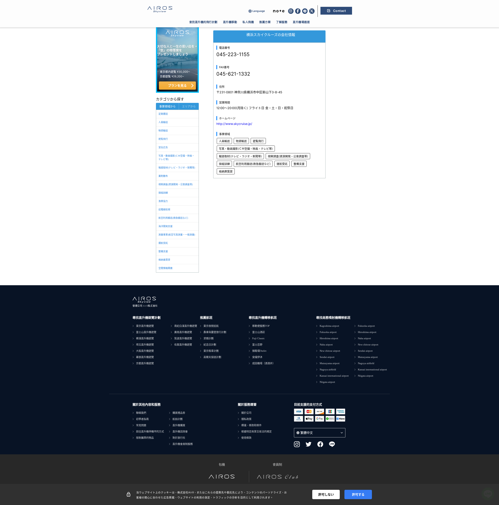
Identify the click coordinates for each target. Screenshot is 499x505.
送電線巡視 (164, 209)
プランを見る (177, 85)
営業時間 (224, 102)
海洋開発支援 (165, 226)
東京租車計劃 (211, 350)
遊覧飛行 (163, 139)
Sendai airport (327, 357)
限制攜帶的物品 (145, 437)
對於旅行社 (179, 437)
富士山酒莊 (258, 332)
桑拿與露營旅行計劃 (214, 332)
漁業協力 (163, 201)
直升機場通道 (301, 22)
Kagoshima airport (329, 325)
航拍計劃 (178, 419)
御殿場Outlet (259, 350)
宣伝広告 (163, 147)
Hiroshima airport (329, 338)
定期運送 (163, 113)
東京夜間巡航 (211, 325)
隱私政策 (246, 419)
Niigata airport (327, 382)
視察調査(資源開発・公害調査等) (175, 184)
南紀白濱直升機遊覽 (185, 325)
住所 (222, 86)
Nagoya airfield (328, 369)
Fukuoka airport (328, 332)
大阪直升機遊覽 (145, 350)
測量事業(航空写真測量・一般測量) (176, 234)
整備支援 (163, 251)
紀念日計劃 (209, 344)
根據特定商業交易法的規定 (256, 431)
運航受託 (163, 243)
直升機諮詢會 (180, 431)
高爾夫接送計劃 (212, 357)
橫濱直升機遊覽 (145, 338)
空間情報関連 (165, 268)
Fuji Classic (258, 338)
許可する (358, 494)
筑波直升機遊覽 (183, 338)
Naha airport (326, 344)
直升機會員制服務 (183, 443)
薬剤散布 (163, 176)
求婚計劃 (208, 338)
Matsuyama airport (330, 363)
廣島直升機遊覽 (183, 332)
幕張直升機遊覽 (145, 357)
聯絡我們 (141, 412)
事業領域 (224, 134)
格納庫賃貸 (164, 259)
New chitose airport (330, 350)
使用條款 (246, 437)
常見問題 (141, 425)
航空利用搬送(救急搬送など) (173, 217)
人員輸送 (163, 122)
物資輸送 (163, 130)
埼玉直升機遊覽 (145, 344)
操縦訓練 (163, 192)
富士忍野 (257, 344)
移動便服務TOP (261, 325)
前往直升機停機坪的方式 (150, 431)
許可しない (326, 494)
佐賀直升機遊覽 (183, 344)
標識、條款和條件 (251, 425)
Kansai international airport (334, 375)
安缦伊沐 (257, 357)
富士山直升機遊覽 (146, 332)
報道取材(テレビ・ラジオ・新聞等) (176, 167)
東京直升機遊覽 (145, 325)
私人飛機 (248, 22)
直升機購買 (179, 425)
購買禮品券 (179, 412)
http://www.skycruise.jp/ (234, 124)
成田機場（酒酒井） (263, 363)
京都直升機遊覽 (145, 363)
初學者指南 (142, 419)
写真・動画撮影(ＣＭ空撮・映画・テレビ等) (176, 157)
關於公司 (246, 412)
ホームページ (227, 118)
